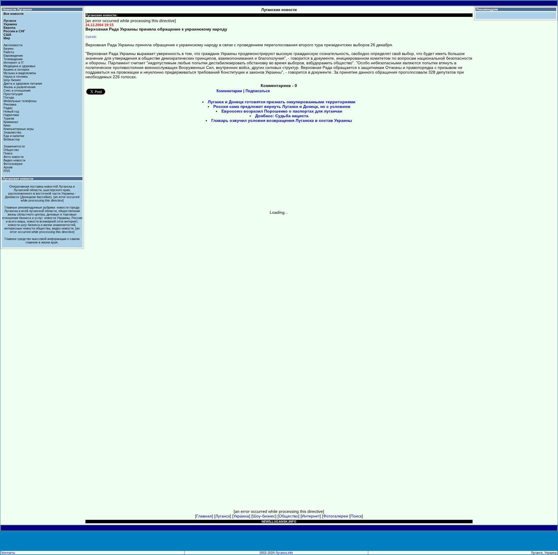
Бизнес (8, 48)
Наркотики (11, 115)
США (7, 34)
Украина (10, 24)
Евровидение (13, 55)
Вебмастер (11, 139)
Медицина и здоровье (19, 66)
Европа (9, 27)
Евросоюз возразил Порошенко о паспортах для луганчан (281, 111)
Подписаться (258, 91)
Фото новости (13, 157)
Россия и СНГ (14, 31)
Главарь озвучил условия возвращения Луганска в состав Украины (281, 120)
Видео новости (14, 160)
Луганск (9, 20)
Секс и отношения (17, 90)
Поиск (7, 153)
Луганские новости (18, 178)
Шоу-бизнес (12, 80)
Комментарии (229, 91)
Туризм (8, 118)
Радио (7, 108)
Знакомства (12, 132)
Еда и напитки (13, 136)
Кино (6, 125)
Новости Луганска (17, 9)
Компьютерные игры (18, 129)
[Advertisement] (229, 168)
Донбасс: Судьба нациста (281, 115)
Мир (6, 38)
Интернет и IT (13, 62)
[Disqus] (279, 287)
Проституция (13, 94)
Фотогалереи (12, 164)
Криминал (10, 122)
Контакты (8, 552)
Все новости (13, 13)
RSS (6, 170)
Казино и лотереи (16, 69)
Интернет (311, 516)
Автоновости (12, 45)
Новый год (11, 111)
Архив (7, 167)
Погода (8, 97)
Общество (11, 150)
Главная (204, 516)
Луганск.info (284, 552)
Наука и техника (15, 76)
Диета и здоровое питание (22, 83)
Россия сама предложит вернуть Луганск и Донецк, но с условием (281, 106)
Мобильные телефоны (20, 101)
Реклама (9, 104)
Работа (8, 52)
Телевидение (13, 59)
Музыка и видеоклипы (19, 73)
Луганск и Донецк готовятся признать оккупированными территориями (281, 101)
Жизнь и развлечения (19, 87)
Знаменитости (14, 146)
